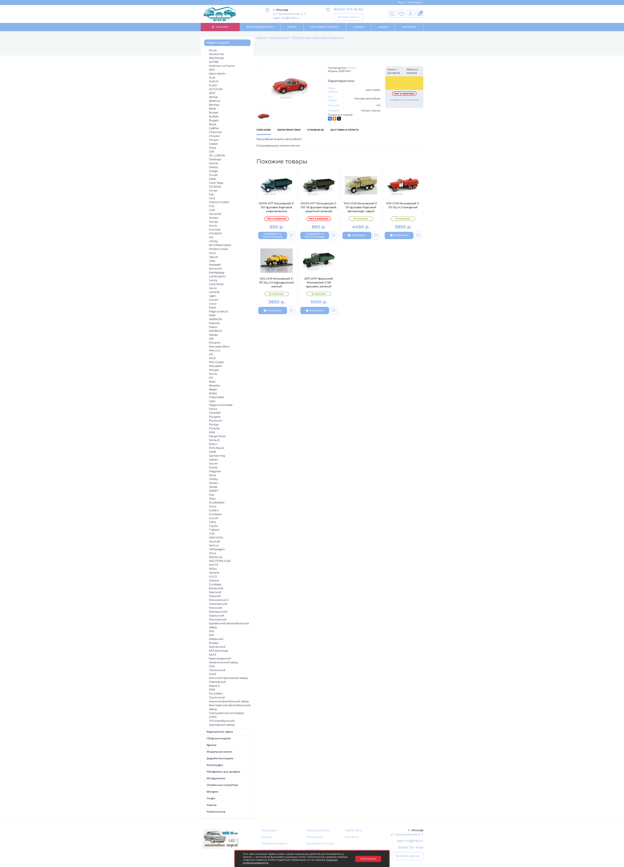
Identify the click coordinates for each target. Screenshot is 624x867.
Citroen (214, 139)
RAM (212, 432)
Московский (217, 619)
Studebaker (217, 502)
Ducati (213, 175)
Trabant (214, 529)
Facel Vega (216, 182)
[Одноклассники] (334, 119)
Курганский (217, 646)
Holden (214, 217)
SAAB (212, 451)
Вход (401, 2)
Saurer (213, 463)
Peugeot (215, 416)
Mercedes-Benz (219, 346)
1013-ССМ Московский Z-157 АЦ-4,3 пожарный (403, 205)
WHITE (213, 564)
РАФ (212, 689)
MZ (211, 377)
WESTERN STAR (220, 561)
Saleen (213, 459)
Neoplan (214, 385)
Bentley (214, 104)
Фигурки (212, 791)
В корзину (359, 235)
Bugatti (214, 120)
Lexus (213, 288)
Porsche (214, 428)
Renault (214, 440)
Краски (211, 745)
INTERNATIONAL (220, 245)
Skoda (213, 486)
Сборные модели (219, 738)
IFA (211, 237)
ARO (212, 69)
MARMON (215, 319)
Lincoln (213, 299)
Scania (213, 467)
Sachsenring (217, 455)
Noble (213, 393)
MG (211, 354)
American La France (221, 65)
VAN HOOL (216, 537)
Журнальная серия (220, 731)
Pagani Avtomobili (220, 405)
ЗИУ (211, 635)
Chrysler (214, 136)
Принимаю (368, 858)
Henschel (215, 214)
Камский (215, 592)
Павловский (217, 681)
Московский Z (219, 600)
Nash (212, 381)
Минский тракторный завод (228, 678)
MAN (212, 315)
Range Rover (217, 436)
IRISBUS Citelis (218, 249)
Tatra (212, 522)
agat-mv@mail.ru (286, 18)
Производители (318, 830)
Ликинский (217, 670)
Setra (212, 475)
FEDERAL (215, 186)
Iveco (212, 253)
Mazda (213, 334)
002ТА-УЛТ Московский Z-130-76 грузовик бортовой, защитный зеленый (319, 207)
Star (211, 494)
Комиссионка (216, 811)
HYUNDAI (215, 233)
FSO (211, 206)
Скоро (291, 27)
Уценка (211, 805)
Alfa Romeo (216, 58)
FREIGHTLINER (219, 202)
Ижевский (216, 639)
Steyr (212, 498)
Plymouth (215, 420)
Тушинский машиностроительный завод (229, 699)
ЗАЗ (211, 631)
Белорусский (218, 611)
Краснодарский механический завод (223, 660)
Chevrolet (215, 132)
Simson (213, 483)
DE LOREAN (217, 155)
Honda (213, 221)
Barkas (213, 97)
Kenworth (215, 268)
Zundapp (215, 584)
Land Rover (216, 284)
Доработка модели (220, 758)
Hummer (215, 229)
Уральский (216, 615)
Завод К (214, 685)
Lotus (212, 303)
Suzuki (213, 518)
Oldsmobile (216, 397)
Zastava (214, 580)
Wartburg (215, 557)
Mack (212, 307)
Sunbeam (215, 514)
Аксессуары (215, 765)
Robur (213, 444)
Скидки (358, 27)
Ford (212, 198)
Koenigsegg (216, 272)
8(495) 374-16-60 (348, 9)
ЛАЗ (212, 666)
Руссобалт (216, 693)
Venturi (214, 545)
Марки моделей (218, 42)
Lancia (213, 280)
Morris (213, 373)
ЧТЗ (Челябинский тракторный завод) (222, 722)
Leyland (214, 292)
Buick (212, 124)
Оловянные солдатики (222, 785)
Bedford (214, 101)
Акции (383, 27)
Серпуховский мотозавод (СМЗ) (226, 715)
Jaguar (213, 256)
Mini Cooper (216, 362)
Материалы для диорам (223, 771)
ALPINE (214, 62)
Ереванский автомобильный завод (229, 625)
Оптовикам (315, 837)
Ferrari (213, 190)
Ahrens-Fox (216, 54)
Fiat (211, 194)
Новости (313, 850)
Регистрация (414, 2)
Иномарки (269, 830)
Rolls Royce (216, 448)
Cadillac (214, 128)
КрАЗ (212, 654)
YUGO (213, 576)
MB (211, 338)
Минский (215, 607)
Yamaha (214, 572)
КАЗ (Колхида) (218, 650)
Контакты (409, 27)
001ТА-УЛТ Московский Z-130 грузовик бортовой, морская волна (276, 207)
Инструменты (216, 778)
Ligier (212, 295)
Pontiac (214, 424)
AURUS (214, 81)
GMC (212, 210)
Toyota (213, 525)
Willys (213, 568)
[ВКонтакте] (330, 119)
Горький (215, 596)
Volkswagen (217, 549)
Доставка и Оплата (325, 27)
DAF (211, 151)
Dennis (213, 163)
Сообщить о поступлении (404, 99)
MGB (212, 358)
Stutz (212, 506)
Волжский (216, 588)
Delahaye (215, 159)
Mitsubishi (215, 366)
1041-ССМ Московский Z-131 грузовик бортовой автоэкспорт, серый (361, 207)
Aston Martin (217, 73)
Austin (213, 85)
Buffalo (214, 116)
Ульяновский (218, 603)
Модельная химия (219, 751)
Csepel (213, 143)
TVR (211, 533)
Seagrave (215, 471)
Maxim (213, 327)
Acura (213, 50)
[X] (339, 119)
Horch (213, 225)
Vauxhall (214, 541)
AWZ (212, 93)
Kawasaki (215, 264)
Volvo (212, 553)
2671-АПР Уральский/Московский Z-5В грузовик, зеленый (318, 282)
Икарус (214, 642)
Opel (212, 401)
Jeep (212, 260)
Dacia (212, 147)
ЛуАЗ (212, 674)
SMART (214, 490)
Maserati (214, 323)
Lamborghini (217, 276)
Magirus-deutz (218, 311)
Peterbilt (215, 412)
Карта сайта (353, 830)
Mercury (214, 350)
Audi (212, 77)
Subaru (214, 510)
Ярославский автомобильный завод (229, 707)
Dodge (213, 171)
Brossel (213, 112)
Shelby (213, 479)
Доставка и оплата (320, 843)
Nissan (213, 389)
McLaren (214, 342)
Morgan (214, 370)
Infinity (213, 241)
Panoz (213, 409)
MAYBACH (215, 331)
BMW (212, 108)
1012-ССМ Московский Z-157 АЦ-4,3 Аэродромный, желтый (276, 282)
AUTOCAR (215, 89)
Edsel (212, 178)
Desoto (213, 167)
